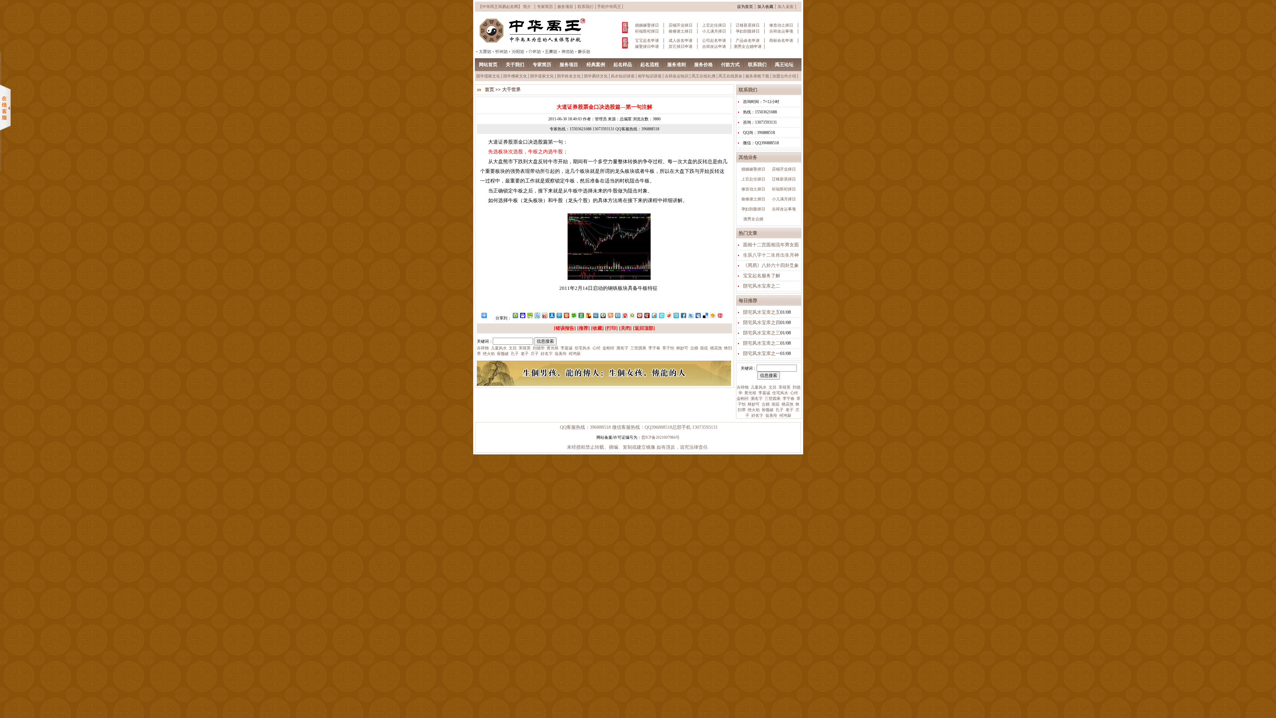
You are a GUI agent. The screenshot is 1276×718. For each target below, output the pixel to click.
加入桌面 (786, 6)
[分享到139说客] (712, 315)
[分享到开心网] (566, 315)
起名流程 (649, 64)
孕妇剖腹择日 (748, 31)
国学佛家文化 (515, 76)
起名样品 (622, 64)
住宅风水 (779, 393)
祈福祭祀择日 (647, 31)
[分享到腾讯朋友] (573, 315)
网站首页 (488, 64)
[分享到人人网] (551, 315)
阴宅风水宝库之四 (761, 322)
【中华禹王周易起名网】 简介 (504, 6)
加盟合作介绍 (784, 76)
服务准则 (676, 64)
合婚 (765, 404)
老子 (789, 410)
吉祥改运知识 (677, 76)
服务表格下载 (757, 76)
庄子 (534, 353)
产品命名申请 (748, 40)
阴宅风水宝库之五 (761, 312)
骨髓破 (767, 410)
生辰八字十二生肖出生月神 (771, 255)
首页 (489, 89)
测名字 (756, 398)
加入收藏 (765, 6)
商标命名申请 (781, 40)
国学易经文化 (596, 76)
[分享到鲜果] (668, 315)
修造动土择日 (781, 25)
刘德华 (538, 348)
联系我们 (585, 6)
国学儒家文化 (488, 76)
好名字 (756, 415)
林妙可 (753, 404)
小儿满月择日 (714, 31)
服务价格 (703, 64)
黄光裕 (749, 393)
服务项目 (565, 6)
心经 (793, 393)
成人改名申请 (680, 40)
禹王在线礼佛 (703, 76)
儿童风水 (758, 387)
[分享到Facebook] (683, 315)
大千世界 (511, 89)
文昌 (772, 387)
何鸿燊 (784, 415)
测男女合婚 (753, 219)
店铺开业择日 (680, 25)
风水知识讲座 (623, 76)
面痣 (775, 404)
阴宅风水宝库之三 (761, 332)
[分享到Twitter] (690, 315)
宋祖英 (784, 387)
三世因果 (772, 398)
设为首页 (745, 6)
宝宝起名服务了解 (761, 275)
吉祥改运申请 (714, 46)
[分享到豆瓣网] (581, 315)
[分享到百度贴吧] (537, 315)
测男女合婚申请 (748, 46)
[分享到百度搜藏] (522, 315)
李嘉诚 (763, 393)
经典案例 (595, 64)
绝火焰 (753, 410)
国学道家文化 (542, 76)
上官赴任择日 (714, 25)
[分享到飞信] (654, 315)
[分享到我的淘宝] (610, 315)
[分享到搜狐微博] (588, 315)
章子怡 (667, 348)
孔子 (779, 410)
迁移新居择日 (748, 25)
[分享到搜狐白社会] (617, 315)
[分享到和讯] (646, 315)
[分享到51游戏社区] (719, 315)
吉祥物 (743, 387)
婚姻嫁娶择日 (647, 25)
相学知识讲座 (650, 76)
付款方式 (730, 64)
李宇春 (788, 398)
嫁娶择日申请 (647, 46)
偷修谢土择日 (680, 31)
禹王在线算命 (730, 76)
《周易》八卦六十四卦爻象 (771, 265)
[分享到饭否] (661, 315)
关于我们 (515, 64)
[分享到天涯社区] (676, 315)
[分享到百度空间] (529, 315)
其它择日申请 (680, 46)
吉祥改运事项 (781, 31)
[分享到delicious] (705, 315)
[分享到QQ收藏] (602, 315)
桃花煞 (787, 404)
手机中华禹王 (609, 6)
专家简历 (545, 6)
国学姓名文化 (569, 76)
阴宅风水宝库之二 (761, 286)
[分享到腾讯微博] (559, 315)
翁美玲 (770, 415)
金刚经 (743, 398)
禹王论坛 (784, 64)
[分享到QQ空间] (515, 315)
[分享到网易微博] (624, 315)
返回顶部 (644, 328)
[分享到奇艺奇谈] (632, 315)
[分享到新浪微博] (544, 315)
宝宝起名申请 (647, 40)
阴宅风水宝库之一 (761, 353)
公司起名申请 (714, 40)
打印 (611, 328)
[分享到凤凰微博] (639, 315)
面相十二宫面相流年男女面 (771, 244)
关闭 (625, 328)
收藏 (597, 328)
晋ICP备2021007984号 (660, 437)
